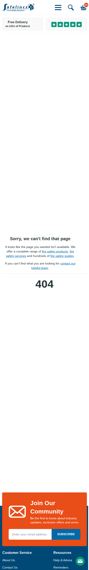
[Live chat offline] (80, 561)
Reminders (60, 567)
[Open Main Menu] (56, 7)
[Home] (18, 7)
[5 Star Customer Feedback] (66, 24)
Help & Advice (62, 560)
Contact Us (9, 567)
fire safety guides (62, 256)
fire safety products (55, 251)
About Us (8, 560)
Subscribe (66, 534)
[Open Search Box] (69, 7)
